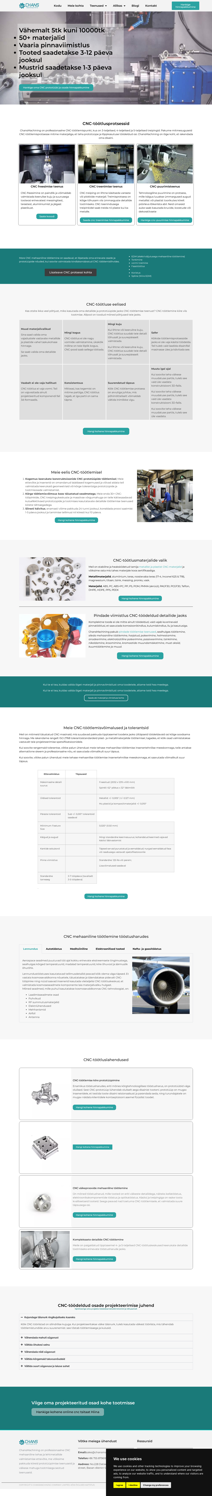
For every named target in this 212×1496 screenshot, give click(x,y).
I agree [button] (119, 1485)
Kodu (57, 5)
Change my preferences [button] (156, 1485)
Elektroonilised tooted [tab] (110, 948)
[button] (22, 579)
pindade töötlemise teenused (137, 631)
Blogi (135, 5)
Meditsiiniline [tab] (79, 948)
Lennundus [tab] (30, 948)
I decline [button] (133, 1485)
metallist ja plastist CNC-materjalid (160, 566)
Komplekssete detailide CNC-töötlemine (98, 1239)
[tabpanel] (106, 987)
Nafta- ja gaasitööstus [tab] (147, 948)
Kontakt (151, 5)
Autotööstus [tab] (54, 948)
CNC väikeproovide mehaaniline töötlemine (100, 1188)
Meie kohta (76, 5)
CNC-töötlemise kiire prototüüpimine (96, 1080)
